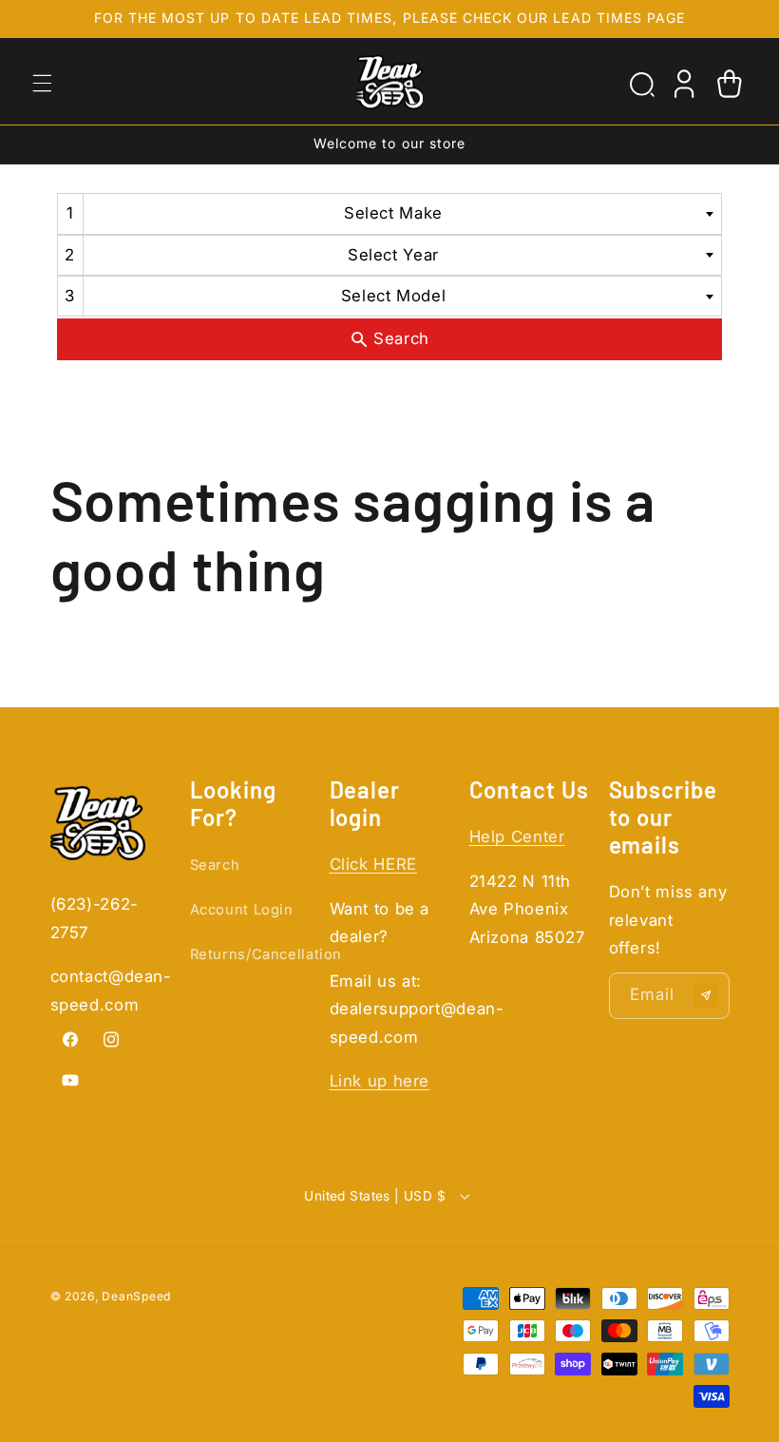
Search (215, 865)
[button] (42, 83)
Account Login (242, 909)
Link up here (380, 1080)
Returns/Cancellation (266, 954)
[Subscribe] (706, 995)
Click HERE (373, 864)
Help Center (517, 836)
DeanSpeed (136, 1296)
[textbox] (399, 213)
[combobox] (390, 213)
